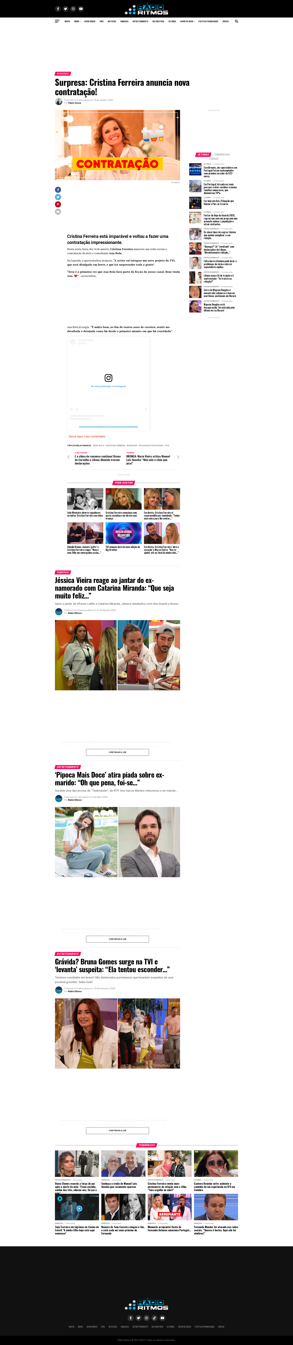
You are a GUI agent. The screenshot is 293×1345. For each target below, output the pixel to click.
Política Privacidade (208, 21)
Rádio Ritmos (75, 613)
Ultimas (172, 21)
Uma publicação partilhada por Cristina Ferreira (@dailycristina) (108, 426)
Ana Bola (99, 446)
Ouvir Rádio (89, 21)
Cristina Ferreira (116, 446)
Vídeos (225, 21)
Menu (76, 21)
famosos (132, 446)
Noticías (112, 21)
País (101, 21)
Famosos (124, 21)
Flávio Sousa (74, 103)
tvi (167, 446)
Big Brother (158, 21)
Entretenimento (140, 21)
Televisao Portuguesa (151, 446)
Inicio (67, 21)
